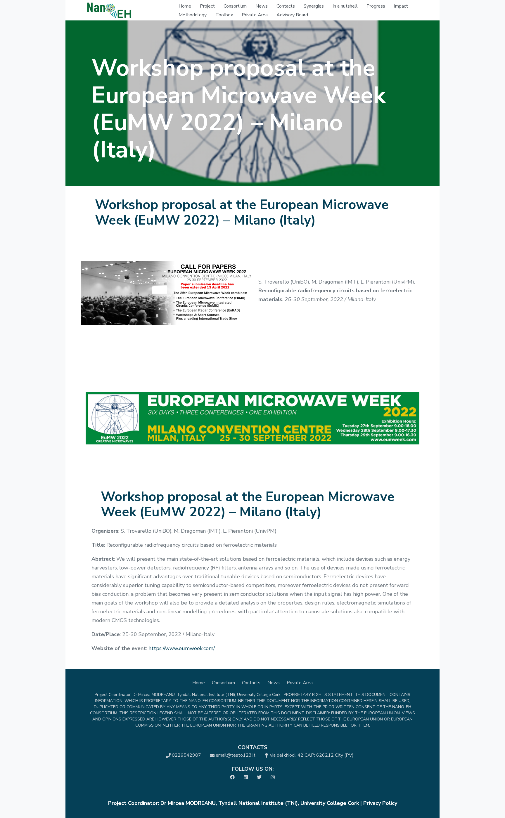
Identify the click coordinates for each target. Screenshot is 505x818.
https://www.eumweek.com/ (181, 648)
